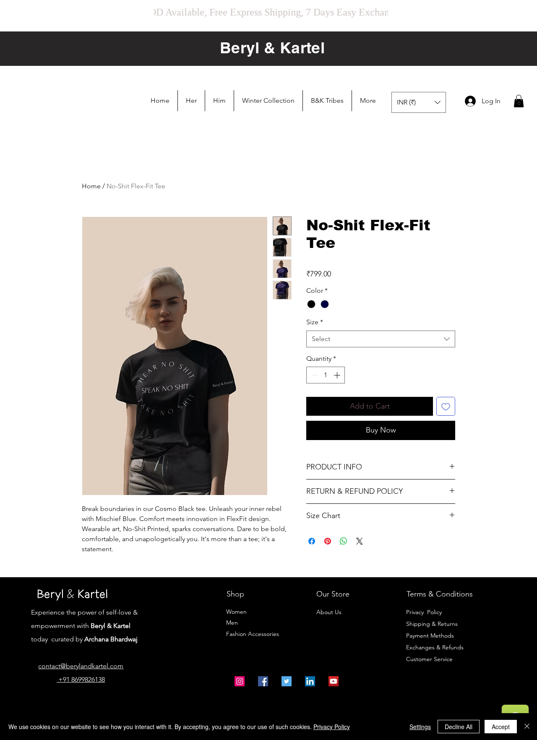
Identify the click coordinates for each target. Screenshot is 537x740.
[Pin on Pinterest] (328, 536)
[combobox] (380, 339)
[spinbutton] (325, 375)
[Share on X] (360, 536)
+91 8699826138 (81, 679)
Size (314, 322)
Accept (501, 726)
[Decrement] (313, 375)
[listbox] (418, 102)
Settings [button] (420, 726)
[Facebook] (263, 681)
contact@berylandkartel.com (80, 666)
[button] (191, 100)
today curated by (54, 639)
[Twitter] (287, 681)
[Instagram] (240, 681)
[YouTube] (333, 681)
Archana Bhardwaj (111, 639)
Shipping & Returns (432, 624)
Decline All (458, 726)
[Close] (527, 726)
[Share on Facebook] (312, 536)
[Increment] (338, 375)
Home (91, 186)
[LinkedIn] (310, 681)
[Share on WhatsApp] (344, 536)
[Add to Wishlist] (445, 406)
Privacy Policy (424, 612)
